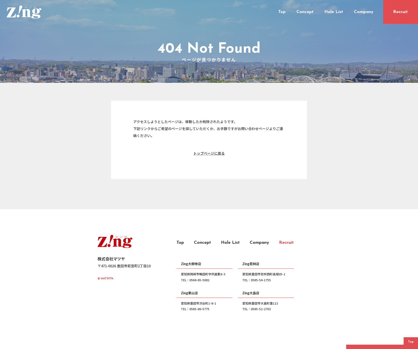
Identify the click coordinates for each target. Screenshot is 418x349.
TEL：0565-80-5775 (195, 309)
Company (259, 243)
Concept (202, 243)
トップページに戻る (209, 153)
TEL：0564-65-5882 (195, 280)
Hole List (230, 243)
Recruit (286, 243)
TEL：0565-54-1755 (256, 280)
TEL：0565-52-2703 (256, 309)
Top (180, 243)
